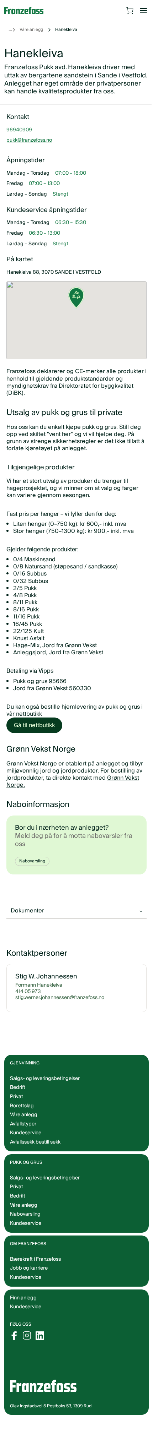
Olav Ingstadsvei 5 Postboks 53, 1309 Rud (50, 1414)
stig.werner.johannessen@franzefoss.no (59, 1006)
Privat (16, 1105)
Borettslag (22, 1113)
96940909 (19, 138)
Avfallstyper (23, 1132)
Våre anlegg (31, 29)
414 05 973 (28, 999)
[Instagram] (27, 1344)
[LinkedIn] (40, 1344)
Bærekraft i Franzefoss (35, 1267)
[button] (74, 311)
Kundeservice (25, 1315)
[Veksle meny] (143, 10)
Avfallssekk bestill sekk (35, 1150)
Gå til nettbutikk (34, 725)
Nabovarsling (32, 861)
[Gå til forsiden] (27, 10)
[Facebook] (14, 1344)
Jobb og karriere (29, 1276)
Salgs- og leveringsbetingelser (45, 1086)
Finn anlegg (23, 1306)
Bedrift (17, 1095)
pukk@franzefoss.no (29, 149)
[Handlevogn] (130, 10)
